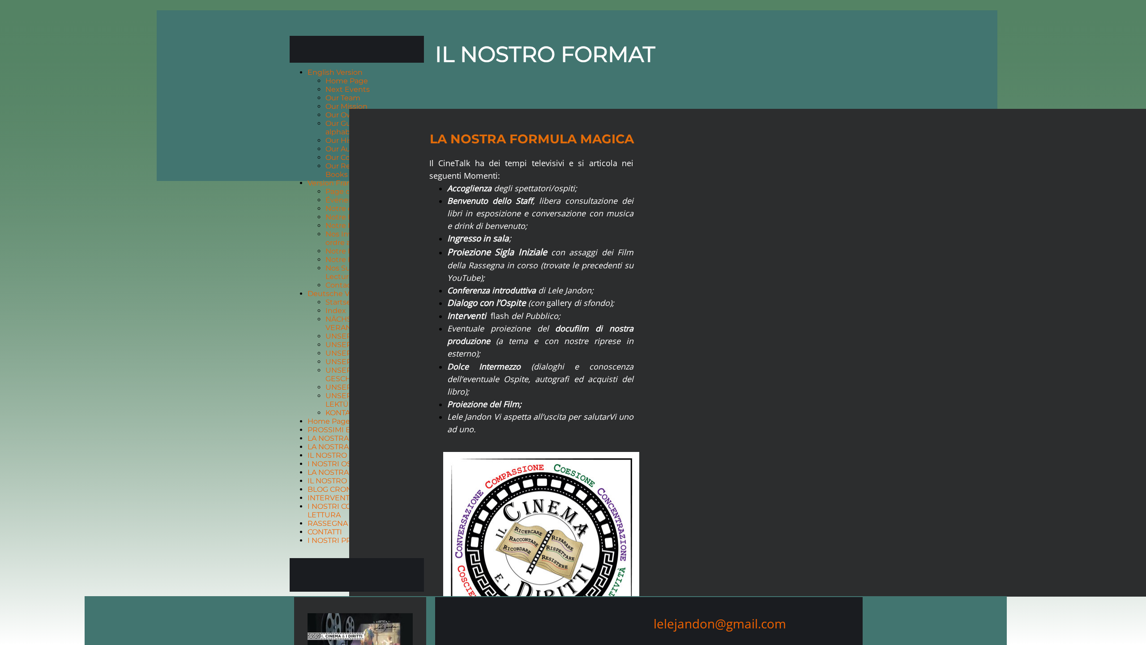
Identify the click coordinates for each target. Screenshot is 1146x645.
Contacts (341, 285)
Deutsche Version (339, 293)
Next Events (347, 89)
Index (335, 310)
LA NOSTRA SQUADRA (348, 438)
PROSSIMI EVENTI (340, 430)
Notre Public (347, 259)
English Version (335, 72)
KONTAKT (342, 412)
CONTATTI (325, 532)
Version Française (338, 183)
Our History (345, 140)
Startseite (342, 302)
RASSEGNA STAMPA (343, 523)
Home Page (346, 81)
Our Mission (346, 106)
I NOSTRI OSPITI (336, 464)
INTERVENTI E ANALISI (348, 498)
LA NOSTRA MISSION (345, 447)
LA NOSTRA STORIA (342, 472)
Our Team (342, 98)
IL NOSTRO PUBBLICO (347, 481)
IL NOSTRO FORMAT (344, 455)
